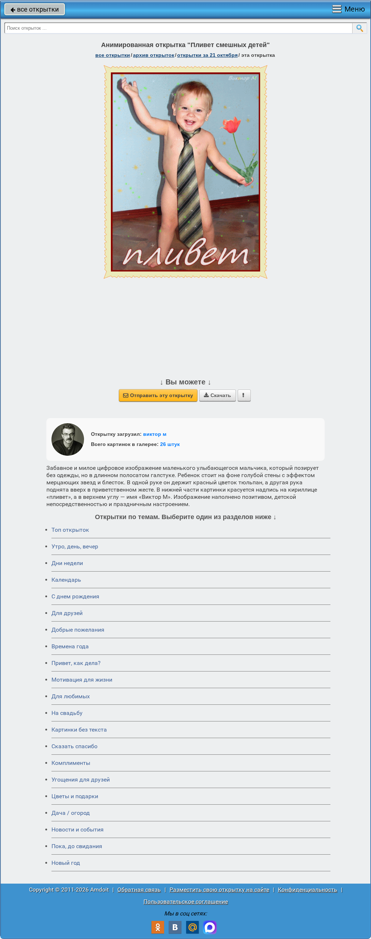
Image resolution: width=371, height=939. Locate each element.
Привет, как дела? (76, 663)
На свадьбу (67, 712)
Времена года (70, 646)
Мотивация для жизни (81, 679)
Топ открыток (70, 529)
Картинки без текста (79, 729)
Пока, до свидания (76, 846)
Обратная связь (139, 889)
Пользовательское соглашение (185, 901)
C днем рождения (75, 596)
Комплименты (70, 762)
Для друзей (67, 613)
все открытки (35, 9)
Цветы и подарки (74, 796)
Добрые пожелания (77, 629)
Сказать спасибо (74, 746)
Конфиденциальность (307, 889)
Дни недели (67, 563)
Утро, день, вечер (74, 546)
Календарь (66, 579)
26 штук (170, 444)
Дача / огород (70, 812)
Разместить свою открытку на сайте (219, 889)
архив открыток (153, 55)
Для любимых (70, 696)
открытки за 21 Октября (207, 55)
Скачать (217, 395)
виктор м (154, 434)
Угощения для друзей (80, 779)
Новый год (65, 862)
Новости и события (77, 829)
